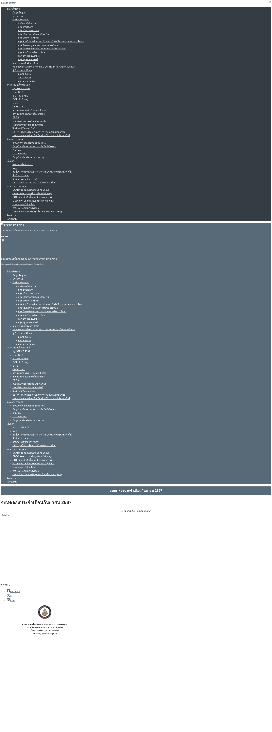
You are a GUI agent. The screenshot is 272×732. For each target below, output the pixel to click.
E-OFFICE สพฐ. (20, 96)
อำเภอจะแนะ (24, 77)
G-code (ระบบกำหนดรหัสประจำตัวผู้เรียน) (33, 201)
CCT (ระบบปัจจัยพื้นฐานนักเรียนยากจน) (32, 197)
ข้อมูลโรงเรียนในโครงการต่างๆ (28, 157)
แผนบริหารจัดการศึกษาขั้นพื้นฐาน (29, 143)
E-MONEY (17, 92)
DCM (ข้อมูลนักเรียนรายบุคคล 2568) (30, 190)
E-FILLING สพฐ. (20, 99)
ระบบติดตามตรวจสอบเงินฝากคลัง (29, 121)
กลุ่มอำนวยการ (25, 27)
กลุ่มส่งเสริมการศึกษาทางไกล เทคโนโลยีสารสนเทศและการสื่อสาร (51, 41)
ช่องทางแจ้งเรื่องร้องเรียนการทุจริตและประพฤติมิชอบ (38, 132)
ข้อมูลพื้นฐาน (13, 9)
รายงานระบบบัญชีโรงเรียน (25, 208)
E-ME (15, 103)
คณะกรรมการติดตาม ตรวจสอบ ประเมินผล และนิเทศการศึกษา (43, 67)
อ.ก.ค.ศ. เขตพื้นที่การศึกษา (25, 63)
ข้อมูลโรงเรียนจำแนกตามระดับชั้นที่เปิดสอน (34, 146)
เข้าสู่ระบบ (12, 219)
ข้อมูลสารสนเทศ (15, 139)
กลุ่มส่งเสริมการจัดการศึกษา (32, 52)
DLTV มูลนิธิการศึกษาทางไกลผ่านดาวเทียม (34, 182)
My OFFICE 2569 (21, 88)
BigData (16, 150)
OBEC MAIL (18, 106)
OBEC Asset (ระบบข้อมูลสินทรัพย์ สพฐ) (32, 193)
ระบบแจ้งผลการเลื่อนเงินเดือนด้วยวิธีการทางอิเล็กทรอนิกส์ (41, 135)
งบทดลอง (141, 511)
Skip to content (8, 3)
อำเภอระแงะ (24, 74)
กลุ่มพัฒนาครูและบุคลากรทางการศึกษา (38, 45)
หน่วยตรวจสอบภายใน (29, 56)
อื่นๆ (149, 511)
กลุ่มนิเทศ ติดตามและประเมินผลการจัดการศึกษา (42, 48)
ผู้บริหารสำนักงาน (27, 23)
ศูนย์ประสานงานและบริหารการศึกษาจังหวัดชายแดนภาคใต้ (42, 172)
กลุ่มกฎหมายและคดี (28, 59)
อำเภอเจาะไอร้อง (26, 81)
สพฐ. (14, 168)
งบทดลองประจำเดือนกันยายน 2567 (136, 490)
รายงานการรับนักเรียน (23, 204)
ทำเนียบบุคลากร (20, 19)
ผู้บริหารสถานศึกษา (22, 70)
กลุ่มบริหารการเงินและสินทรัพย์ (33, 34)
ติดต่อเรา (11, 215)
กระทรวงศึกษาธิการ (22, 164)
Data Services (19, 153)
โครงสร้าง (17, 16)
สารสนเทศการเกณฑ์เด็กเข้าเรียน (28, 114)
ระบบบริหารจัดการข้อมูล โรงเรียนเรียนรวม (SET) (37, 211)
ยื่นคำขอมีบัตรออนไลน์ (23, 128)
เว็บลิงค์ (10, 161)
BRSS (15, 117)
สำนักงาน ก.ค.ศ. (20, 175)
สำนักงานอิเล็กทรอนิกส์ (18, 85)
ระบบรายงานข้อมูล (16, 186)
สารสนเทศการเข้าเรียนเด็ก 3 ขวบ (29, 110)
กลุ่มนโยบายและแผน (28, 30)
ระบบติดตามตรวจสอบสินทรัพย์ (27, 125)
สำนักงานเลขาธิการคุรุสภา (26, 179)
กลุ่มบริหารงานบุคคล (28, 38)
